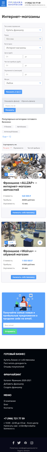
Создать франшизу (13, 387)
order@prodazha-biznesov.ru (35, 5)
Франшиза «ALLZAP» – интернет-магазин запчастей (20, 186)
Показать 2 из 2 (13, 92)
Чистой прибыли (34, 148)
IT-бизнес (7, 127)
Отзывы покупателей (14, 366)
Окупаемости (19, 148)
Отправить (10, 331)
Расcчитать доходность (15, 363)
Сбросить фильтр (28, 101)
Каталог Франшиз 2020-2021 (17, 380)
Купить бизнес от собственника (19, 359)
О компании (10, 401)
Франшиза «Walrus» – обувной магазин (19, 252)
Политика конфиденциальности (23, 448)
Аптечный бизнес (11, 132)
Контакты (8, 407)
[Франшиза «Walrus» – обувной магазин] (23, 234)
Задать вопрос (23, 450)
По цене (6, 148)
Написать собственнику (24, 212)
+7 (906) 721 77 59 (32, 3)
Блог (6, 404)
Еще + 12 (7, 136)
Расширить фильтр (12, 101)
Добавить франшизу (14, 383)
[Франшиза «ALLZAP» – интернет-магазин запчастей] (23, 166)
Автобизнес (21, 127)
